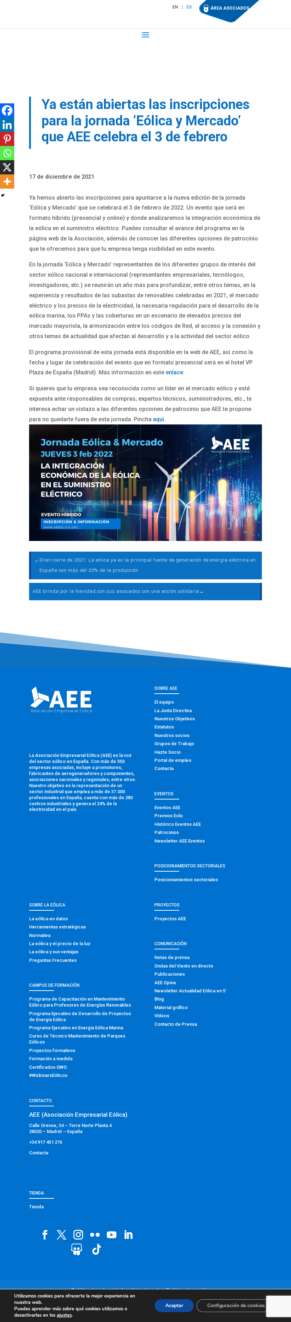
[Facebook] (7, 110)
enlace (174, 372)
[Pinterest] (7, 139)
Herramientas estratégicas (57, 927)
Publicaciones (169, 974)
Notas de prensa (172, 957)
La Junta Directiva (173, 710)
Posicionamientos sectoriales (186, 879)
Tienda (36, 1206)
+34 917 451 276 (45, 1142)
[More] (7, 181)
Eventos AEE (167, 807)
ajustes (64, 1315)
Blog (159, 999)
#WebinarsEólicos (48, 1075)
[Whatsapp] (7, 153)
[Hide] (3, 195)
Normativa (39, 935)
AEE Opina (165, 982)
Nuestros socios (172, 735)
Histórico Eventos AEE (177, 824)
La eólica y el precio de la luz (59, 943)
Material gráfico (171, 1007)
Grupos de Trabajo (174, 743)
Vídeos (161, 1015)
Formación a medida (50, 1058)
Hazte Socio (167, 752)
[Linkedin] (7, 125)
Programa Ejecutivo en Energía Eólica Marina (76, 1027)
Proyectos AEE (170, 918)
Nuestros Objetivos (174, 718)
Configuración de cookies (236, 1305)
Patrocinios (166, 832)
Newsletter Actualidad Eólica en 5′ (190, 990)
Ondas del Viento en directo (183, 966)
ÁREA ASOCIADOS (229, 8)
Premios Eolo (168, 815)
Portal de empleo (172, 760)
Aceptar (174, 1305)
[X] (7, 167)
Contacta (164, 768)
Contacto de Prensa (175, 1024)
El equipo (164, 702)
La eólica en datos (48, 918)
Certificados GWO (48, 1067)
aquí (158, 419)
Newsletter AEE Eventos (179, 841)
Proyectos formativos (52, 1050)
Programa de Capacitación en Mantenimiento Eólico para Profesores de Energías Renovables (80, 1002)
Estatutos (164, 727)
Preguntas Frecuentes (53, 960)
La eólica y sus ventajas (53, 951)
